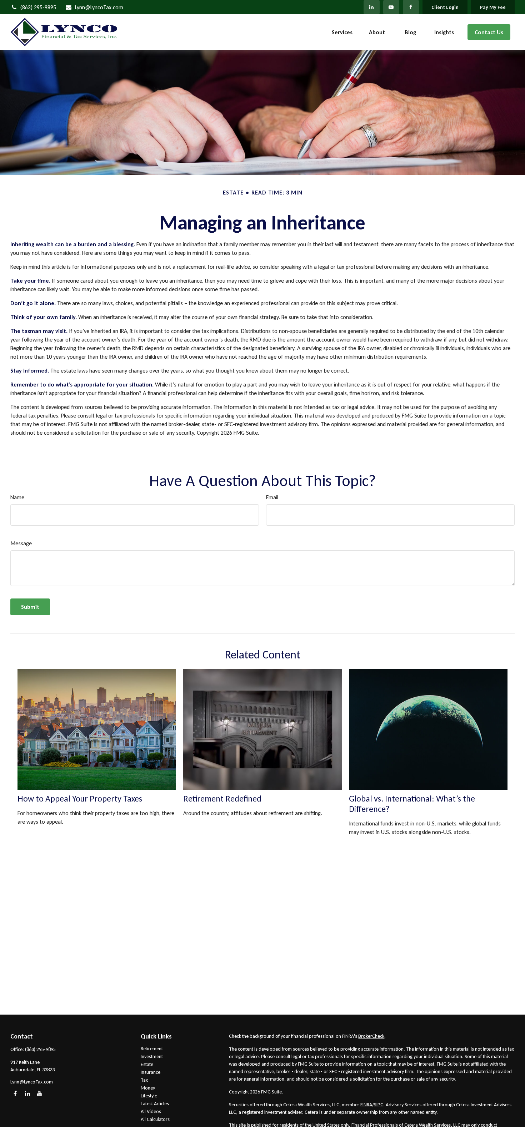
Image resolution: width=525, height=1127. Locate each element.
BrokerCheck (371, 1036)
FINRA (366, 1105)
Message (21, 543)
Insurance (150, 1072)
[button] (342, 32)
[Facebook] (411, 7)
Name (17, 497)
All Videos (151, 1111)
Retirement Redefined (222, 798)
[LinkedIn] (372, 7)
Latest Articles (155, 1104)
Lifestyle (149, 1096)
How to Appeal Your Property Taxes (80, 798)
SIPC (378, 1105)
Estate (147, 1064)
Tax (144, 1080)
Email (272, 497)
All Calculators (155, 1119)
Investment (152, 1056)
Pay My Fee (493, 7)
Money (148, 1088)
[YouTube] (391, 7)
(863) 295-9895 (38, 7)
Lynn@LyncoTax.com (99, 7)
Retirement (152, 1049)
